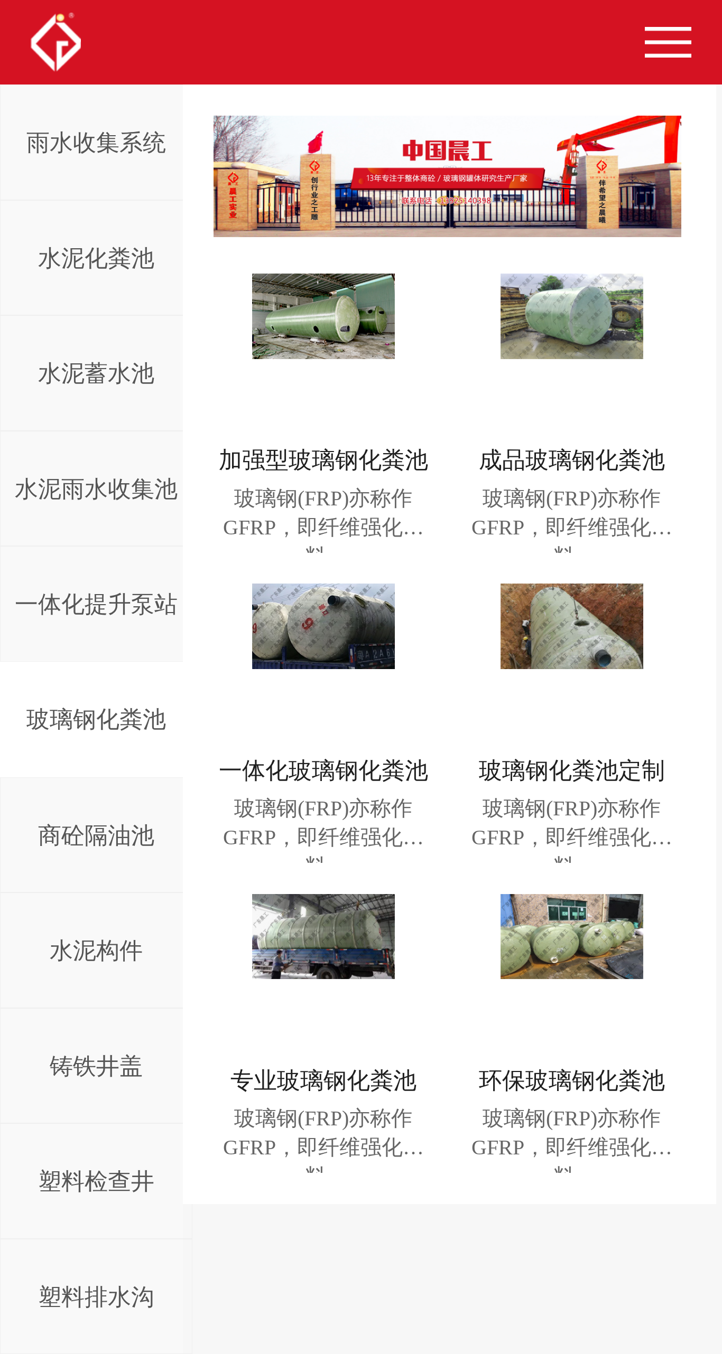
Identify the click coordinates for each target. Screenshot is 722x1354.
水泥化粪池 (96, 258)
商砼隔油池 (96, 835)
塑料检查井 (96, 1181)
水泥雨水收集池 (96, 489)
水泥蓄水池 (96, 373)
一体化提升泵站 (96, 604)
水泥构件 (96, 950)
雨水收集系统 (96, 142)
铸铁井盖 (96, 1066)
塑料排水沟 (96, 1297)
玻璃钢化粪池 (96, 719)
